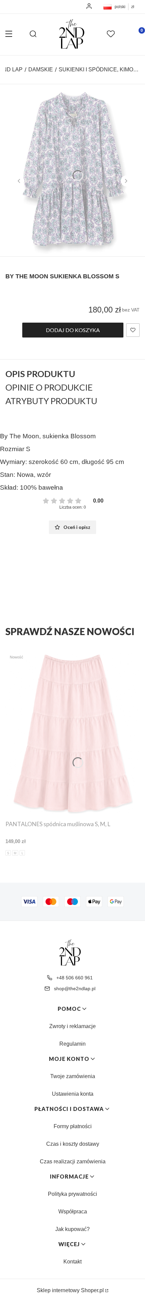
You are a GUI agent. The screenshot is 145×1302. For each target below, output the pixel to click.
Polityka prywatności (72, 1194)
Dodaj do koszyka (73, 330)
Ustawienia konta (72, 1094)
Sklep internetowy (70, 1290)
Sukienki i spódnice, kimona (99, 69)
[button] (8, 34)
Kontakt (72, 1261)
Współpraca (72, 1211)
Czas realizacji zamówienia (73, 1161)
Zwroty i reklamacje (72, 1026)
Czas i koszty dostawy (72, 1144)
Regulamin (72, 1044)
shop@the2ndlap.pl (74, 988)
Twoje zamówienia (72, 1076)
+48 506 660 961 (74, 977)
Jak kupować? (72, 1229)
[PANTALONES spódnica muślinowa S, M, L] (72, 733)
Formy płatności (73, 1126)
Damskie (40, 69)
